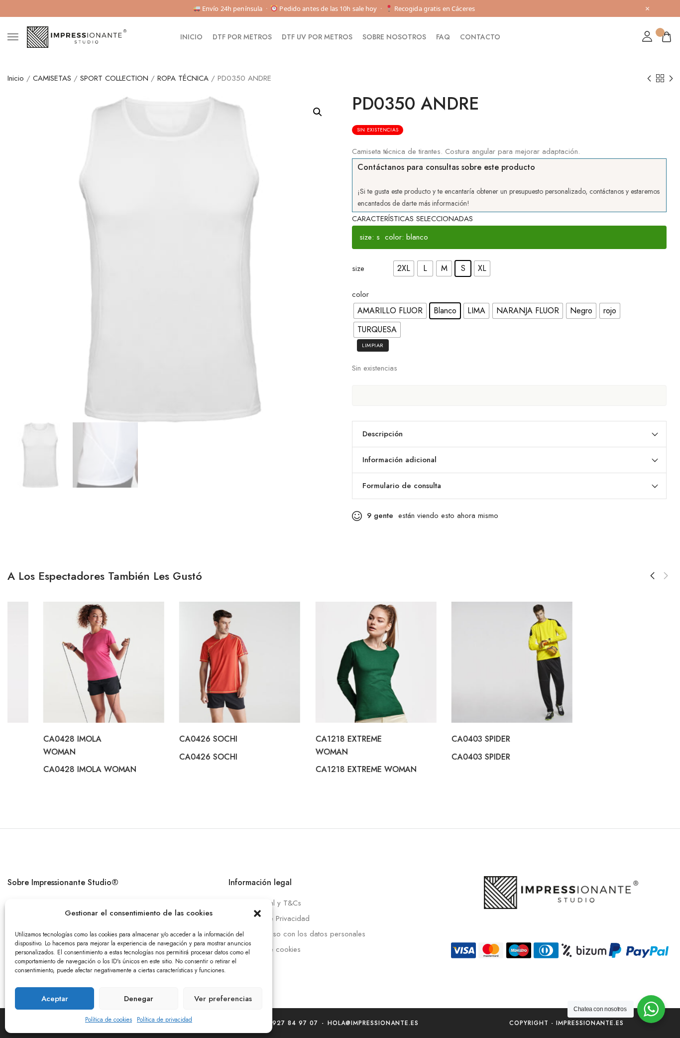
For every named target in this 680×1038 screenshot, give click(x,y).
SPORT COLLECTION (114, 78)
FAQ (443, 36)
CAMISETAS (52, 78)
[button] (257, 913)
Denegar (138, 998)
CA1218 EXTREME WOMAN (329, 770)
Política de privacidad (164, 1019)
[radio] (404, 268)
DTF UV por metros (317, 36)
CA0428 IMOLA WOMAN (54, 770)
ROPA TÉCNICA (183, 78)
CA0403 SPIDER (445, 739)
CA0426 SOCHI (172, 739)
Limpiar (373, 345)
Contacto (480, 36)
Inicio (191, 36)
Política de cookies (108, 1019)
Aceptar (54, 998)
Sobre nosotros (394, 36)
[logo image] (76, 36)
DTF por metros (242, 36)
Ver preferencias (223, 998)
